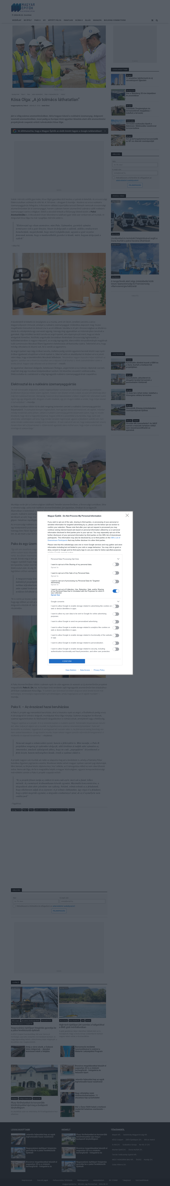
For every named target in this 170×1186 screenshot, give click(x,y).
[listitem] (85, 559)
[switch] (116, 564)
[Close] (128, 516)
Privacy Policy (99, 670)
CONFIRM (67, 661)
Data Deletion (71, 670)
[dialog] (85, 593)
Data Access (85, 670)
